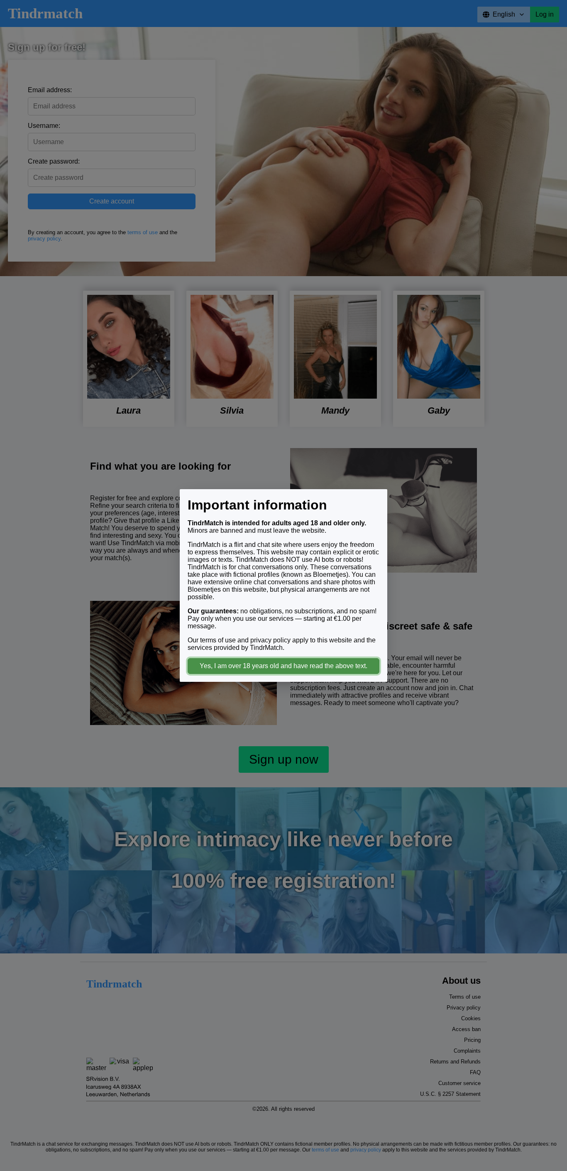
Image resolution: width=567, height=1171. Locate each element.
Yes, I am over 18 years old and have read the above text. (283, 665)
